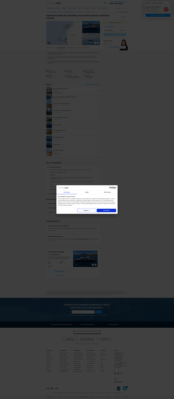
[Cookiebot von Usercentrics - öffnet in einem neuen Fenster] (110, 188)
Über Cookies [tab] (107, 192)
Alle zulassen (106, 210)
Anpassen (86, 210)
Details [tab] (87, 192)
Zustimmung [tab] (67, 192)
